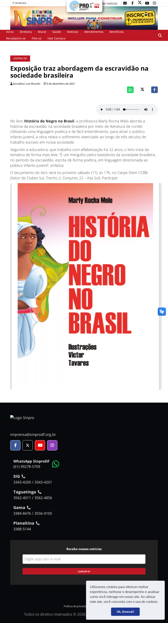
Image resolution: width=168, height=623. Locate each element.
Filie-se (36, 38)
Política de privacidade (77, 606)
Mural (42, 32)
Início (10, 32)
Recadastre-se (16, 38)
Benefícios (117, 32)
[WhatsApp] (130, 89)
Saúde (56, 32)
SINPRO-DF (20, 58)
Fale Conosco (56, 38)
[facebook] (132, 3)
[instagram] (154, 3)
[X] (140, 3)
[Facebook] (154, 89)
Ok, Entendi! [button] (125, 611)
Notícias (72, 32)
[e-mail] (125, 3)
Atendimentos (93, 32)
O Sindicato (19, 3)
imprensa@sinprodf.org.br (33, 434)
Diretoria (26, 32)
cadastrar (84, 571)
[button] (159, 602)
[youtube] (147, 3)
